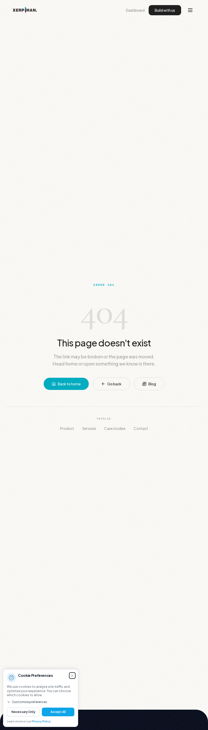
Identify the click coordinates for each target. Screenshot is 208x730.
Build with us (165, 10)
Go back (114, 384)
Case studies (115, 428)
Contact (141, 428)
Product (67, 428)
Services (89, 428)
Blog (152, 384)
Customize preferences (29, 702)
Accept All (58, 712)
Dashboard (135, 10)
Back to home (69, 384)
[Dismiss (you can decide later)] (72, 676)
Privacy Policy (41, 721)
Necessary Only (23, 712)
